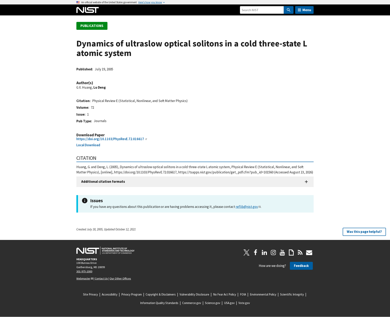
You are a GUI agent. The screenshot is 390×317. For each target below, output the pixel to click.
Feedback (301, 265)
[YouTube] (282, 252)
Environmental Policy (263, 294)
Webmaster (83, 278)
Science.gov (212, 303)
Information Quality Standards (159, 303)
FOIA (243, 294)
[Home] (87, 10)
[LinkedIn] (264, 252)
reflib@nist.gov (247, 206)
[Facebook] (255, 252)
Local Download (88, 145)
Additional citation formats (103, 181)
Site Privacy (90, 294)
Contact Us (101, 278)
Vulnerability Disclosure (194, 294)
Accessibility (109, 294)
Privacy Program (131, 294)
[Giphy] (291, 252)
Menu (306, 10)
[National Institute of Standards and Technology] (105, 250)
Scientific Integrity (292, 294)
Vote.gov (244, 303)
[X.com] (246, 252)
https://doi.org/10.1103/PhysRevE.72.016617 (110, 139)
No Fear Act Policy (224, 294)
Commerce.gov (191, 303)
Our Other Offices (120, 278)
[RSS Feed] (300, 252)
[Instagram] (273, 252)
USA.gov (229, 303)
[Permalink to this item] (95, 83)
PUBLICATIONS (91, 26)
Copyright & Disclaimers (161, 294)
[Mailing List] (309, 252)
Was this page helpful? (364, 231)
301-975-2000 (84, 271)
